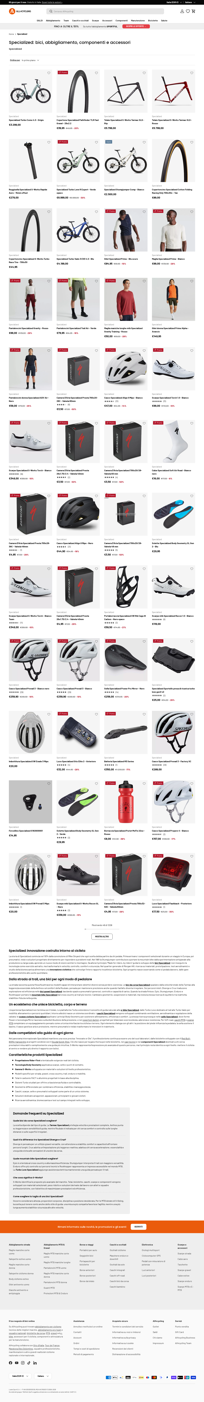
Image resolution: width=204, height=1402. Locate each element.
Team (66, 20)
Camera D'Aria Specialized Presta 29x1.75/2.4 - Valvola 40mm (73, 472)
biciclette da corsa (36, 1333)
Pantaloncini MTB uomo (55, 1267)
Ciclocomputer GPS (151, 1255)
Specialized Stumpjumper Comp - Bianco (124, 189)
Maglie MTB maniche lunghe (57, 1262)
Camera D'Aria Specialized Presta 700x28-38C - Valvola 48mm (29, 545)
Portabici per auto (88, 1250)
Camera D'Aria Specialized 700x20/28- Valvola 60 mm (123, 472)
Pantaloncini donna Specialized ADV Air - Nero (29, 399)
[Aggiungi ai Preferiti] (49, 73)
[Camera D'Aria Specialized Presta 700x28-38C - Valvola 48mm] (30, 514)
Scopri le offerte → (136, 26)
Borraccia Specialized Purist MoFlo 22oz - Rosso (124, 832)
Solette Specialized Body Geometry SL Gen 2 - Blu (173, 545)
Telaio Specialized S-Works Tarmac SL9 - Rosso (172, 122)
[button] (194, 11)
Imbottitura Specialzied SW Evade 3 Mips (28, 761)
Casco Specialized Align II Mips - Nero (75, 543)
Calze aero (183, 1259)
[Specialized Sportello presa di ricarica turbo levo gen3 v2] (173, 659)
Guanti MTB (49, 1287)
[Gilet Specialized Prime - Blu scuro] (126, 230)
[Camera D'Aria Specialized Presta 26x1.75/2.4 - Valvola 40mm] (78, 587)
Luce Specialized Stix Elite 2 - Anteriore (76, 761)
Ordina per (15, 60)
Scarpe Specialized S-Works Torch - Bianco (30, 470)
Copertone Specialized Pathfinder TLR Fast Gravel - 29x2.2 (78, 122)
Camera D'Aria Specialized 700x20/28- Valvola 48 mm (123, 545)
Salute (164, 20)
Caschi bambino (117, 1286)
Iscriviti (138, 1227)
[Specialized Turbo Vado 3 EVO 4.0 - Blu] (78, 230)
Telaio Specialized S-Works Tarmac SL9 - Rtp (124, 122)
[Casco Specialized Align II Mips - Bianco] (126, 368)
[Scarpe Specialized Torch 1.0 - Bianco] (173, 368)
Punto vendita (182, 1326)
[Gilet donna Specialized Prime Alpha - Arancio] (173, 299)
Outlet (156, 1326)
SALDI (40, 20)
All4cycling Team (183, 1343)
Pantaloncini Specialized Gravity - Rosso (28, 328)
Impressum (158, 1343)
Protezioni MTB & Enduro (56, 1293)
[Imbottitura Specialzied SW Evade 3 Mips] (30, 732)
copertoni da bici (91, 1020)
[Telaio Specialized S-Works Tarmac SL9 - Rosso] (173, 91)
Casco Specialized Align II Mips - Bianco (123, 397)
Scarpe (95, 20)
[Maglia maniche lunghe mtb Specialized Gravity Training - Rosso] (126, 299)
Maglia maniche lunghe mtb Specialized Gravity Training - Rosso (123, 330)
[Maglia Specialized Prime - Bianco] (173, 230)
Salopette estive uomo (20, 1259)
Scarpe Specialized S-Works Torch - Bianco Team (30, 617)
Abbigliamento (53, 20)
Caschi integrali (117, 1270)
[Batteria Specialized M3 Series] (126, 732)
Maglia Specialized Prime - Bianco (168, 258)
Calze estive (183, 1275)
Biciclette (153, 20)
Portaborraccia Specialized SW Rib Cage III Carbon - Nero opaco (125, 617)
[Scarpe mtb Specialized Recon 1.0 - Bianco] (173, 587)
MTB (48, 1333)
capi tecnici (130, 1041)
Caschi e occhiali (80, 20)
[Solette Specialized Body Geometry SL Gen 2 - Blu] (173, 514)
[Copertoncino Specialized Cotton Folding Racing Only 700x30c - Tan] (173, 160)
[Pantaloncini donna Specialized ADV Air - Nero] (30, 368)
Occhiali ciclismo (118, 1250)
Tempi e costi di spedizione (86, 1348)
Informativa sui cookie (123, 1343)
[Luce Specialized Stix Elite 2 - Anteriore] (78, 732)
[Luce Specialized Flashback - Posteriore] (173, 874)
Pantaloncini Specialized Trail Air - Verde (76, 328)
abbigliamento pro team (49, 1329)
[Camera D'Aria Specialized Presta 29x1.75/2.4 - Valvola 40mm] (78, 441)
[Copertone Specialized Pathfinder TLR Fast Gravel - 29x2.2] (78, 91)
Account (77, 1337)
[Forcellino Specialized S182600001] (30, 802)
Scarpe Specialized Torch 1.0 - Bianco (170, 397)
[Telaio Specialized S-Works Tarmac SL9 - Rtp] (126, 91)
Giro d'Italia (38, 1345)
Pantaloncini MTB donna (55, 1282)
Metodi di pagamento (83, 1354)
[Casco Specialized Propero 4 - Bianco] (173, 802)
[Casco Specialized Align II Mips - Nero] (78, 514)
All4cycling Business (185, 1337)
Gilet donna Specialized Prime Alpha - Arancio (170, 330)
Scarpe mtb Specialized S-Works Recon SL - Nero (78, 905)
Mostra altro (102, 936)
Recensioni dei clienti (122, 1348)
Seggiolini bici (86, 1255)
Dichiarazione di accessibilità (126, 1354)
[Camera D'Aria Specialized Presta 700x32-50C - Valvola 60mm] (126, 874)
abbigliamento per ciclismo (48, 1326)
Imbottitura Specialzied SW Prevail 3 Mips (29, 903)
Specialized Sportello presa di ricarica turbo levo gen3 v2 (173, 690)
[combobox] (105, 11)
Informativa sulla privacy (124, 1337)
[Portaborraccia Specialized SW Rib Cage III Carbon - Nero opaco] (126, 587)
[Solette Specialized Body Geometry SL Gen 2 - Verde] (78, 802)
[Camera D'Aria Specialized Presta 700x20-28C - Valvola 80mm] (78, 368)
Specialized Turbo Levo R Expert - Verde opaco (76, 191)
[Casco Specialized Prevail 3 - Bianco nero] (30, 659)
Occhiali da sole (117, 1264)
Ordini (76, 1343)
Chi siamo (157, 1337)
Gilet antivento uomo (19, 1284)
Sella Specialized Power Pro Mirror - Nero (124, 688)
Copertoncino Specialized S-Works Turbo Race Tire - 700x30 (29, 260)
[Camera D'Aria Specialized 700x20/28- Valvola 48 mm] (126, 514)
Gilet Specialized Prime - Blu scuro (121, 258)
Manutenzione (138, 20)
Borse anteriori (87, 1270)
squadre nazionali (17, 1333)
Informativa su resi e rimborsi (126, 1332)
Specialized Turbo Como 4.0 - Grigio (26, 120)
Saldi (155, 1332)
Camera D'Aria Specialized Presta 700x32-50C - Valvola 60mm (124, 905)
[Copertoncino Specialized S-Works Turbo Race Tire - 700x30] (30, 230)
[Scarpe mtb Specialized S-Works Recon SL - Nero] (78, 874)
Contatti (77, 1332)
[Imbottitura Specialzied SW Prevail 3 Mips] (30, 874)
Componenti (122, 20)
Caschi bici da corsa (119, 1281)
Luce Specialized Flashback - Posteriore (172, 903)
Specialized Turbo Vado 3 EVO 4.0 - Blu (75, 258)
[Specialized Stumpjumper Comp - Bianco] (126, 160)
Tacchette (183, 1264)
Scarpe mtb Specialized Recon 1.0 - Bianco (173, 615)
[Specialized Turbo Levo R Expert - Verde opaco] (78, 160)
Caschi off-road (117, 1275)
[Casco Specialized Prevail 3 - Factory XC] (173, 732)
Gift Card (179, 1332)
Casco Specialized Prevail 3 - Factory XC (171, 761)
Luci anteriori (148, 1270)
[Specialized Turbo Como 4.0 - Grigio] (30, 91)
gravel (54, 1333)
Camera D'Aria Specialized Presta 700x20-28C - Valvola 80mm (77, 399)
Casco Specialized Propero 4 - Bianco (170, 830)
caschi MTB (179, 1020)
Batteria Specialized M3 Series (119, 761)
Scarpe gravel (184, 1270)
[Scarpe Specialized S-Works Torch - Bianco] (30, 441)
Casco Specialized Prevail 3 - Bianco (74, 688)
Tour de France (52, 1345)
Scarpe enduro (185, 1281)
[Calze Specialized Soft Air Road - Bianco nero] (173, 441)
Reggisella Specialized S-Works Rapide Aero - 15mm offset (28, 191)
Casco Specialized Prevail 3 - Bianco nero (29, 688)
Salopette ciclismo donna (21, 1273)
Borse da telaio (87, 1281)
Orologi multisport (151, 1250)
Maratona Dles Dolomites (21, 1348)
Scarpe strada (184, 1253)
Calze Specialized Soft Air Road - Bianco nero (171, 472)
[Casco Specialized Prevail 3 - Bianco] (78, 659)
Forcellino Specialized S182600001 (26, 830)
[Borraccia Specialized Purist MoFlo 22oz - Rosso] (126, 802)
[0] (188, 11)
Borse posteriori (88, 1275)
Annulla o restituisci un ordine (88, 1326)
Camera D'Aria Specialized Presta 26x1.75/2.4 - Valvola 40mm (73, 617)
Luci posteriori (149, 1275)
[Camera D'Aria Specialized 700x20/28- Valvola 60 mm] (126, 441)
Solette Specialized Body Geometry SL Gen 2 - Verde (78, 832)
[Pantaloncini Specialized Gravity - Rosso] (30, 299)
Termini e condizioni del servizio (127, 1326)
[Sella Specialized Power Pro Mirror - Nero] (126, 659)
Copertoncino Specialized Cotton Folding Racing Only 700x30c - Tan (172, 191)
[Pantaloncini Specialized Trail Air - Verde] (78, 299)
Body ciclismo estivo (19, 1279)
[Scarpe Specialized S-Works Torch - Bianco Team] (30, 587)
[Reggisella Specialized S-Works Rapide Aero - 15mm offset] (30, 160)
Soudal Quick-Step (61, 1041)
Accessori (107, 20)
